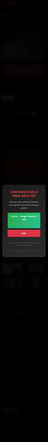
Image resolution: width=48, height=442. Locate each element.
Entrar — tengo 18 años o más (24, 220)
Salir (24, 233)
